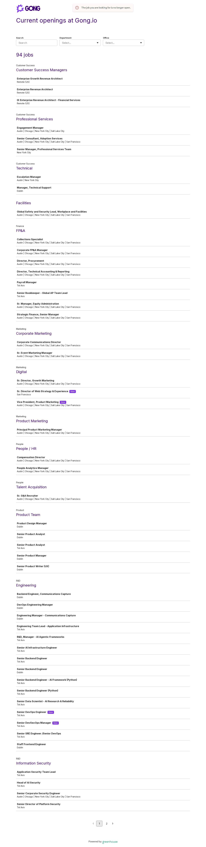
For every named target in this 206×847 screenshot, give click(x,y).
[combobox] (62, 42)
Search (20, 38)
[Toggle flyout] (97, 43)
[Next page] (112, 824)
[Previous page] (93, 824)
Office (106, 38)
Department (65, 38)
